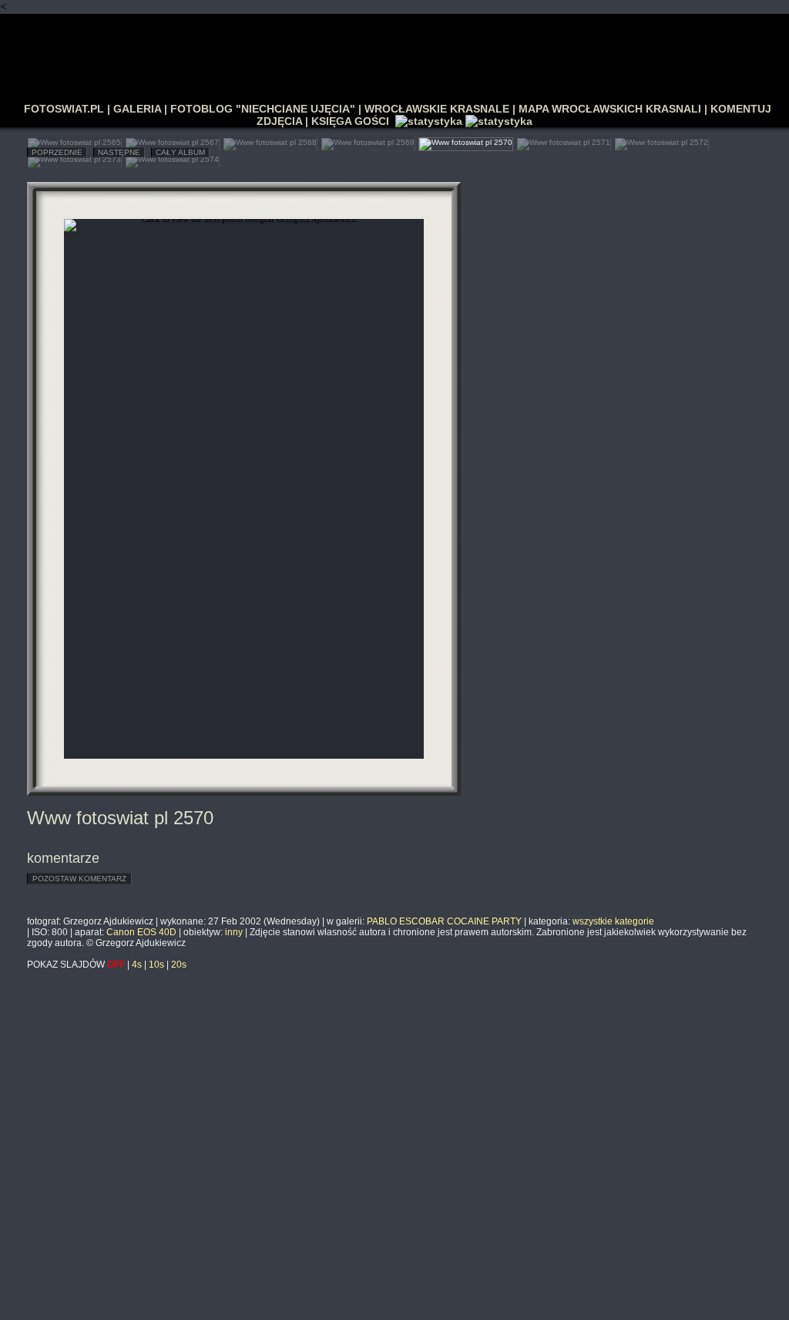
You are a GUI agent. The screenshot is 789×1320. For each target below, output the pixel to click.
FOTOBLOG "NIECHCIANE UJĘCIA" (262, 109)
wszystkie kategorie (613, 921)
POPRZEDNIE (57, 152)
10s (156, 964)
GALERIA (137, 109)
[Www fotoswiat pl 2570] (465, 140)
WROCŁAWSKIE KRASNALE (436, 109)
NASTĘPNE (119, 152)
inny (234, 932)
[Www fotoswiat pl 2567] (172, 140)
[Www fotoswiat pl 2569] (368, 140)
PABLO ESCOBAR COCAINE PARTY (444, 921)
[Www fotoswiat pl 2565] (74, 140)
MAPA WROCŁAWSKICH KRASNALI (610, 109)
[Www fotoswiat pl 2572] (661, 140)
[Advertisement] (394, 51)
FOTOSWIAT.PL (64, 109)
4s (137, 964)
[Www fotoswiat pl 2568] (270, 140)
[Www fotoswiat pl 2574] (172, 157)
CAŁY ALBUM (180, 152)
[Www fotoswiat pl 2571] (563, 140)
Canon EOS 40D (141, 932)
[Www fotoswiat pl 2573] (74, 157)
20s (178, 964)
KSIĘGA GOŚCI (350, 121)
